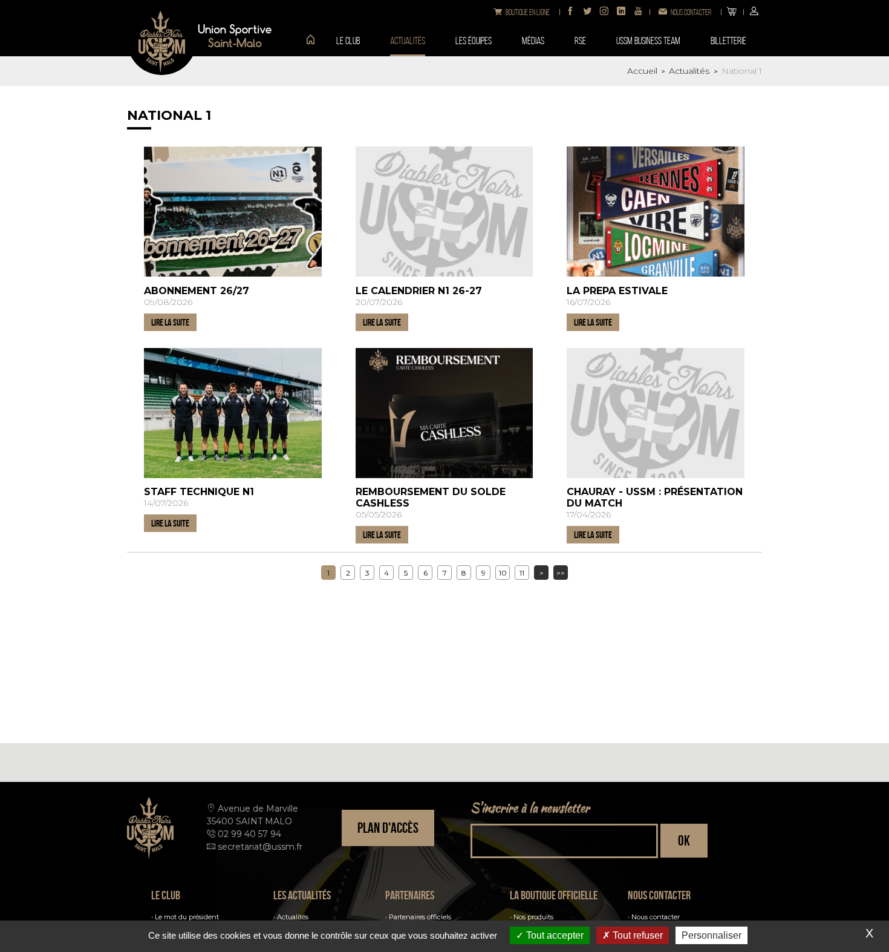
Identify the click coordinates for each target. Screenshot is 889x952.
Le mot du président (187, 917)
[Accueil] (306, 40)
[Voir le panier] (731, 12)
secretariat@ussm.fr (260, 846)
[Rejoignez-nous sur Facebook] (570, 12)
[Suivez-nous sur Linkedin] (621, 12)
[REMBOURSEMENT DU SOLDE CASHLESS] (444, 413)
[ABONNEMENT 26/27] (233, 211)
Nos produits (533, 917)
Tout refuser (636, 935)
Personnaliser (711, 935)
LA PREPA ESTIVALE (617, 291)
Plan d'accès (387, 828)
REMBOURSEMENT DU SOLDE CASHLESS (431, 497)
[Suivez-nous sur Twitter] (587, 12)
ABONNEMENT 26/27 (196, 291)
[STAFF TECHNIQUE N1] (233, 413)
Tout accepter (554, 935)
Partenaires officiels (420, 917)
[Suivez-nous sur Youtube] (638, 12)
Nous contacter (655, 917)
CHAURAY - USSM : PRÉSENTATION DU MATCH (655, 497)
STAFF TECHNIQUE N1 (199, 491)
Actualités (292, 917)
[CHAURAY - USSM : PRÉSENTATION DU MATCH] (655, 413)
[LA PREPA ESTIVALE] (655, 211)
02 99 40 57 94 (249, 834)
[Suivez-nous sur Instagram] (604, 12)
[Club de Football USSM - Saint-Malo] (162, 40)
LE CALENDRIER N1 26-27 (419, 291)
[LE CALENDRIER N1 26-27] (444, 211)
